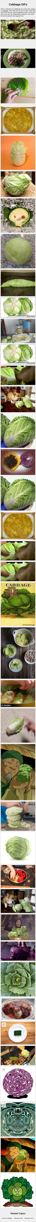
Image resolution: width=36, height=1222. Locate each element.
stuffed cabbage (6, 1218)
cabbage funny (29, 1218)
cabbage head (18, 1218)
